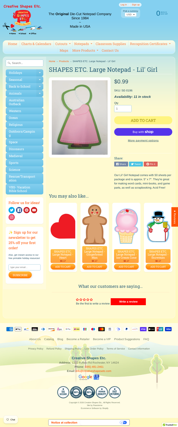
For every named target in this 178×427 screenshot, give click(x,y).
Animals (26, 94)
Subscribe (20, 275)
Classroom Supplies (111, 44)
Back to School (26, 87)
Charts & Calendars (36, 44)
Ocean (13, 118)
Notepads (83, 44)
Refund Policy (54, 348)
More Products (85, 51)
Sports (13, 163)
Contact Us (110, 50)
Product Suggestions (127, 339)
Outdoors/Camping (22, 133)
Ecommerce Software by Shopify (94, 408)
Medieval (16, 156)
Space (13, 142)
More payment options (143, 140)
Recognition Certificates (151, 44)
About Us (35, 339)
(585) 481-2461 (94, 366)
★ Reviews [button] (174, 217)
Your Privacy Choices (100, 422)
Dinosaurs (16, 149)
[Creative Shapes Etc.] (22, 20)
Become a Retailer (78, 339)
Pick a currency (130, 11)
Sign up (136, 5)
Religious (16, 125)
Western (15, 111)
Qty (116, 102)
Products (64, 61)
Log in (124, 5)
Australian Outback (17, 102)
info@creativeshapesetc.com (93, 370)
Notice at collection (64, 422)
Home (12, 44)
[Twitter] (12, 210)
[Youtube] (34, 210)
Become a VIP (102, 339)
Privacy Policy (35, 348)
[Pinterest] (26, 210)
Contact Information (139, 348)
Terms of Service (116, 348)
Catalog (49, 339)
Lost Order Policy (93, 348)
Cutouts (63, 44)
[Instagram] (12, 217)
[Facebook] (19, 210)
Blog (60, 339)
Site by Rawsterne (94, 405)
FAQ (146, 339)
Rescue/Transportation (22, 178)
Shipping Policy (73, 348)
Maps (64, 50)
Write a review (128, 301)
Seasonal (26, 80)
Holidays (26, 73)
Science (14, 170)
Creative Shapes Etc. (93, 402)
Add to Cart (63, 266)
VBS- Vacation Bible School (19, 189)
